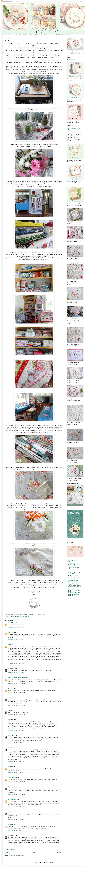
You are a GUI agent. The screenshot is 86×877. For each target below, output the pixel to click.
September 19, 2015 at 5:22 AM (16, 742)
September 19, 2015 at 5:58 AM (16, 761)
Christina (10, 824)
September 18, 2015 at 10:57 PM (16, 692)
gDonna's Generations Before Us (73, 595)
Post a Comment (11, 849)
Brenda (9, 697)
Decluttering (28, 616)
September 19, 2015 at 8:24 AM (16, 772)
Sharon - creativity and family (16, 677)
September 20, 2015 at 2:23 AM (16, 819)
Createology (11, 735)
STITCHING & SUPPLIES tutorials (59, 34)
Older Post (60, 852)
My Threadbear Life (73, 575)
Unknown (10, 766)
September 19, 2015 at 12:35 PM (16, 794)
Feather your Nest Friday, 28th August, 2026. (73, 567)
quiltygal (10, 688)
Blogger (51, 862)
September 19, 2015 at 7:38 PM (16, 806)
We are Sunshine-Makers (74, 592)
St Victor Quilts (72, 560)
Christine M (11, 835)
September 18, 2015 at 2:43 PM (16, 639)
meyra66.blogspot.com (13, 622)
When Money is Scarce (73, 581)
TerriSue (10, 747)
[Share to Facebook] (42, 614)
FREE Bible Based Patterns (27, 34)
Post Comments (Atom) (18, 855)
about (69, 34)
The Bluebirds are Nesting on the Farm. (73, 564)
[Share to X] (40, 614)
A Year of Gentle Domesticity (17, 616)
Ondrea (9, 644)
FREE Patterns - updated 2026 (14, 34)
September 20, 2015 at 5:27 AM (16, 830)
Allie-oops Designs (13, 786)
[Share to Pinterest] (43, 614)
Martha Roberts (12, 777)
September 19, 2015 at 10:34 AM (16, 781)
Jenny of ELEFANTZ (73, 584)
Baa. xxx (10, 632)
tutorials (49, 34)
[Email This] (38, 614)
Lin (9, 710)
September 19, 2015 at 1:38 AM (16, 730)
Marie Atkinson (12, 799)
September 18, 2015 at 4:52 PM (16, 663)
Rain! (69, 561)
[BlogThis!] (39, 614)
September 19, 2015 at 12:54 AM (16, 714)
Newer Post (8, 852)
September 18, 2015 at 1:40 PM (16, 627)
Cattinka (10, 811)
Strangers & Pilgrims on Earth (74, 591)
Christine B (11, 668)
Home (5, 34)
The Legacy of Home (73, 580)
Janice (69, 571)
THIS (40, 73)
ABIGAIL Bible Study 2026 (40, 34)
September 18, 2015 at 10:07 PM (16, 683)
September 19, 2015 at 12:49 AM (16, 705)
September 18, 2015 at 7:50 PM (16, 672)
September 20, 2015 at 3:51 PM (16, 845)
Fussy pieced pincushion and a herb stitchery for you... (75, 586)
